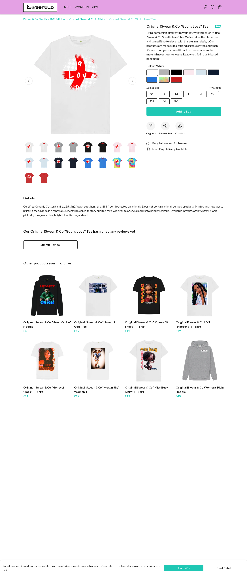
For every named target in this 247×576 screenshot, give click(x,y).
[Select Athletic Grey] (164, 72)
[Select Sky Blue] (201, 72)
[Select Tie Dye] (164, 80)
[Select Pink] (188, 72)
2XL (213, 94)
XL (201, 94)
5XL (176, 101)
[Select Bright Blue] (151, 80)
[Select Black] (176, 72)
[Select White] (151, 72)
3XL (152, 101)
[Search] (212, 7)
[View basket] (220, 7)
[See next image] (132, 81)
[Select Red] (176, 80)
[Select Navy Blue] (213, 72)
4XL (164, 101)
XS (152, 94)
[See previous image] (28, 81)
